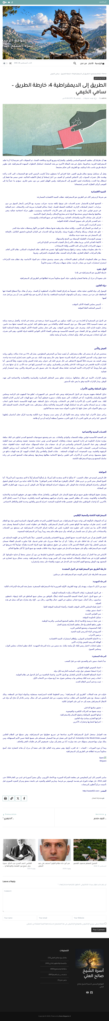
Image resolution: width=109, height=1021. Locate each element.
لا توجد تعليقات (89, 98)
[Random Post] (10, 63)
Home (104, 74)
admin (104, 98)
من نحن (83, 64)
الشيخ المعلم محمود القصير (85, 864)
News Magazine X (65, 1016)
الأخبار (90, 64)
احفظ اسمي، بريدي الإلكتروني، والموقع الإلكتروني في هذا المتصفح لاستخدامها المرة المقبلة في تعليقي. (65, 924)
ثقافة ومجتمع (96, 74)
